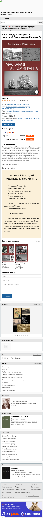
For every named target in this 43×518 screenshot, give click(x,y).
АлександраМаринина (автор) (11, 459)
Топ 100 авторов (16, 358)
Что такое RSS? (36, 489)
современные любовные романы (12, 377)
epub (8, 120)
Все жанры (37, 363)
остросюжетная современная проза (25, 111)
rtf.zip (33, 118)
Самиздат (9, 111)
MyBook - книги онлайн (22, 492)
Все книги (38, 241)
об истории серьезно (8, 385)
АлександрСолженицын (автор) (11, 457)
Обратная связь (7, 487)
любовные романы (7, 367)
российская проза (8, 108)
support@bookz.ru (33, 496)
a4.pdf (38, 118)
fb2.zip (20, 118)
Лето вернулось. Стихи (19, 417)
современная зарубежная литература (13, 380)
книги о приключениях (8, 390)
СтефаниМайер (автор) (9, 438)
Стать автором (6, 492)
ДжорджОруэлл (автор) (9, 436)
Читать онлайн (8, 124)
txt (24, 118)
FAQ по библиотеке (8, 489)
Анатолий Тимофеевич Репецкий (14, 28)
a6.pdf (4, 120)
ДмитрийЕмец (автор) (8, 451)
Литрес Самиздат (20, 489)
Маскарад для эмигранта (10, 164)
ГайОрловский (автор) (8, 444)
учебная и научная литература (11, 372)
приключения (6, 387)
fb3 (11, 120)
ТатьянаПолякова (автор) (9, 454)
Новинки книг (35, 487)
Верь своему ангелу (20, 263)
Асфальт (14, 468)
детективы (5, 382)
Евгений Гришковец (18, 470)
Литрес (17, 487)
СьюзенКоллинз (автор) (9, 446)
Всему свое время (6, 263)
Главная (4, 26)
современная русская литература (12, 374)
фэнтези (4, 369)
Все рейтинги (37, 355)
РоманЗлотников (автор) (9, 449)
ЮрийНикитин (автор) (8, 441)
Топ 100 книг (5, 358)
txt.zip (28, 118)
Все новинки (37, 304)
